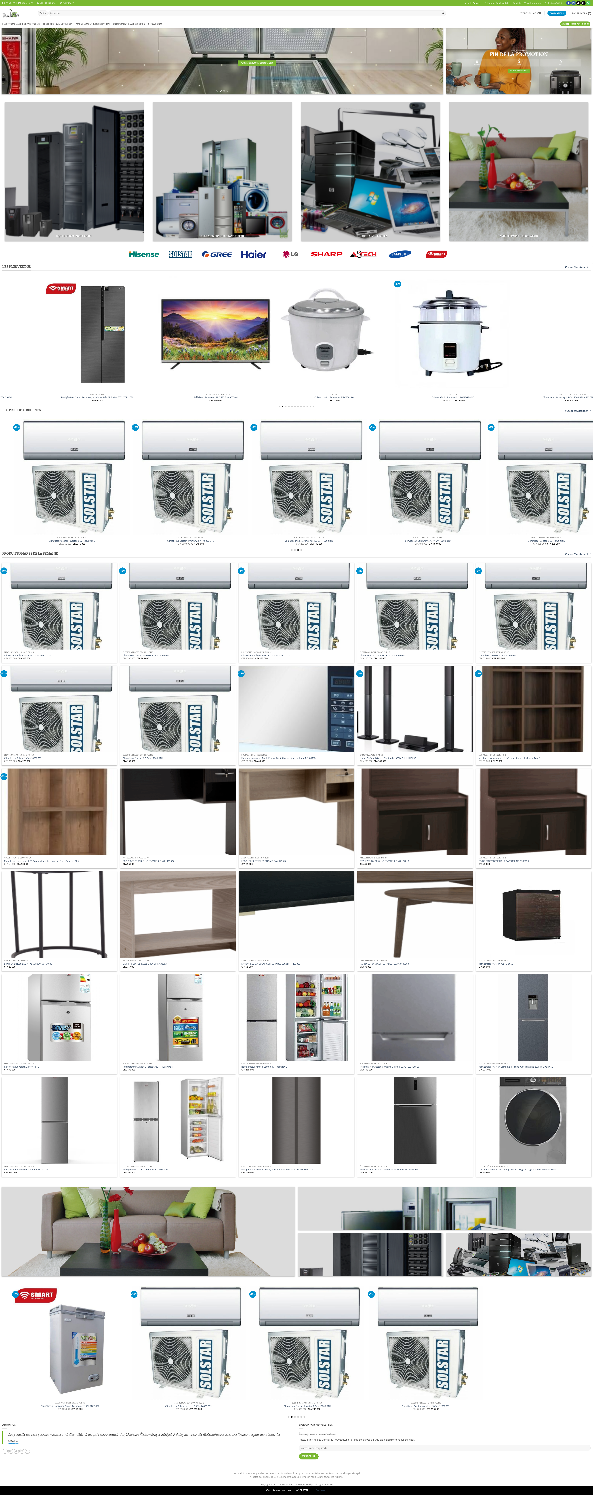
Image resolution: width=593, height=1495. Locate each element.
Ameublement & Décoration (93, 23)
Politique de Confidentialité (497, 3)
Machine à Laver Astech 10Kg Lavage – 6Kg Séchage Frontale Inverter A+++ (517, 1169)
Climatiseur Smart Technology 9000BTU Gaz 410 (41, 1417)
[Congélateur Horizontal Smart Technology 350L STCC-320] (308, 477)
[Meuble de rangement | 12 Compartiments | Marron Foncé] (70, 477)
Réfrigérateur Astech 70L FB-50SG (496, 963)
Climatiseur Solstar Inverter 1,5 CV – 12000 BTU (265, 655)
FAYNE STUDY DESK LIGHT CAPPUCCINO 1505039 (504, 861)
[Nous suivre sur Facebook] (568, 3)
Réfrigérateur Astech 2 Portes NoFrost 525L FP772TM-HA (389, 1169)
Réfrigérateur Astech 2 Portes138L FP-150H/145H (148, 1066)
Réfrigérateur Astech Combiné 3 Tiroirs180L (264, 1066)
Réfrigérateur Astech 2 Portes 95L (21, 1066)
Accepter (302, 1490)
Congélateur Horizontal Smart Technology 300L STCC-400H (426, 540)
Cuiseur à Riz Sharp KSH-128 (219, 390)
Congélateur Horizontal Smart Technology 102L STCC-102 (278, 1406)
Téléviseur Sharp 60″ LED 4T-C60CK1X (456, 397)
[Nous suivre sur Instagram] (573, 3)
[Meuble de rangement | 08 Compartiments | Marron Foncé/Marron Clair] (189, 477)
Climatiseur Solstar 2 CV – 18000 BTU (23, 758)
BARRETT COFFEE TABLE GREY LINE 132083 (145, 963)
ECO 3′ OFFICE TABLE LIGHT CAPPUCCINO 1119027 (148, 861)
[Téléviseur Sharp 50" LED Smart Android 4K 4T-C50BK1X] (338, 334)
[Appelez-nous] (588, 3)
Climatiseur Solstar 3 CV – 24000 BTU (498, 655)
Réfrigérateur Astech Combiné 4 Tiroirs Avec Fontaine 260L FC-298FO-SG (516, 1066)
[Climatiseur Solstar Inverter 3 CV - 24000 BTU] (397, 1343)
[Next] (430, 61)
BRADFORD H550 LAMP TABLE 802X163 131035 (28, 963)
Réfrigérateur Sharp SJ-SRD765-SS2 (101, 397)
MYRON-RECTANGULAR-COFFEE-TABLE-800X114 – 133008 (270, 963)
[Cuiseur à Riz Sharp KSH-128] (219, 330)
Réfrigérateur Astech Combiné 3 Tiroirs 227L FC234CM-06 (389, 1066)
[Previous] (14, 61)
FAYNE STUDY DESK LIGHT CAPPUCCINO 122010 (384, 861)
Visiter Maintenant (576, 267)
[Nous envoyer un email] (583, 3)
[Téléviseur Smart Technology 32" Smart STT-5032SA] (160, 1343)
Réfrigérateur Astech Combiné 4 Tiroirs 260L (27, 1169)
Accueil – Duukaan (473, 3)
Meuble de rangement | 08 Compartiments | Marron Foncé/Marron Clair (189, 540)
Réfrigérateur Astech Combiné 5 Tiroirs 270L (146, 1169)
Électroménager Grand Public (21, 23)
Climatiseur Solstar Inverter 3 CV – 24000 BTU (27, 655)
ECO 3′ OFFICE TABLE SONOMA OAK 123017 (263, 861)
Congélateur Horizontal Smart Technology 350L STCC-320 (307, 540)
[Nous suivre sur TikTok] (578, 3)
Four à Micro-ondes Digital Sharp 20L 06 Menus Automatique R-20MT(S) (278, 758)
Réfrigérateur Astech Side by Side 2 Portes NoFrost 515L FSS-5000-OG (277, 1169)
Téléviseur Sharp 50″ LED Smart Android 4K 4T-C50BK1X (338, 397)
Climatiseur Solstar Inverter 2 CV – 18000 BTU (146, 655)
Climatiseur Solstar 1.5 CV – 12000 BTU (143, 758)
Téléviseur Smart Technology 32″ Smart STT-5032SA (159, 1406)
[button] (581, 13)
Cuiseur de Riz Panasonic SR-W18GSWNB (545, 540)
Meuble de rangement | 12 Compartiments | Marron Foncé (70, 540)
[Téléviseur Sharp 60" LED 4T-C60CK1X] (457, 334)
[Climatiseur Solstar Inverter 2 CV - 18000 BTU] (515, 1343)
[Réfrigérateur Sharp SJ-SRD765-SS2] (101, 334)
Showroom (155, 23)
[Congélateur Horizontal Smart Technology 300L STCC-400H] (426, 477)
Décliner (320, 1490)
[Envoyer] (443, 13)
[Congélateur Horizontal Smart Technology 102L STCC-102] (278, 1343)
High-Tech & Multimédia (57, 23)
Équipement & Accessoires (129, 23)
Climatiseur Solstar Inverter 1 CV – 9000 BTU (383, 655)
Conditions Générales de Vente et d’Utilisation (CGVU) (537, 3)
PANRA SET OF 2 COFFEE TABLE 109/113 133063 (384, 963)
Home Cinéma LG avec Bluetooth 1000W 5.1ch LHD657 (388, 758)
